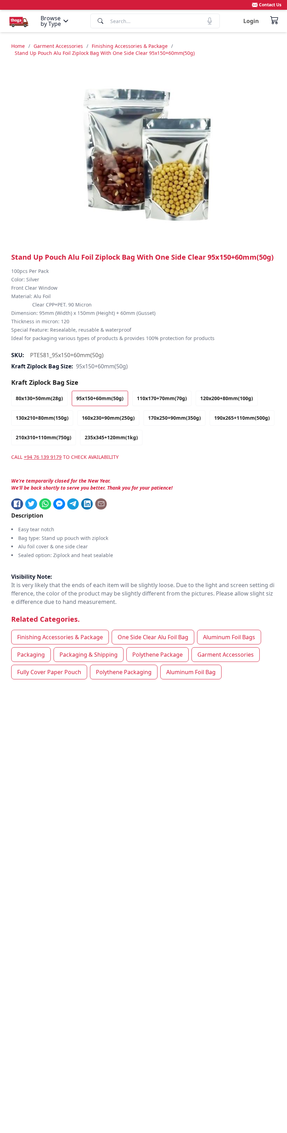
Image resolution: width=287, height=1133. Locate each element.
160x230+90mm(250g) (108, 417)
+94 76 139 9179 (43, 457)
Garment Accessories (58, 46)
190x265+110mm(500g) (242, 417)
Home (18, 46)
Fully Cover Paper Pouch (49, 672)
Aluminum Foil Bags (229, 637)
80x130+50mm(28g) (39, 398)
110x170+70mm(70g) (162, 398)
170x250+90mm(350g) (174, 417)
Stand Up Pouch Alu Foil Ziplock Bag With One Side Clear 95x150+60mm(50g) (105, 53)
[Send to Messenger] (59, 504)
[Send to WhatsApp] (45, 504)
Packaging (31, 654)
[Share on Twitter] (31, 504)
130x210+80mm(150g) (42, 417)
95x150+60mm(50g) (100, 398)
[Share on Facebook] (17, 504)
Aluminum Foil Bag (191, 672)
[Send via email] (101, 504)
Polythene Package (157, 654)
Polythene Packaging (124, 672)
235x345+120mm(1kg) (111, 437)
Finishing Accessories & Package (130, 46)
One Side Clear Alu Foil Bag (153, 637)
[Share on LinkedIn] (87, 504)
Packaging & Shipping (88, 654)
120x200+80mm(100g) (226, 398)
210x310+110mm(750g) (43, 437)
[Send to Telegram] (73, 504)
